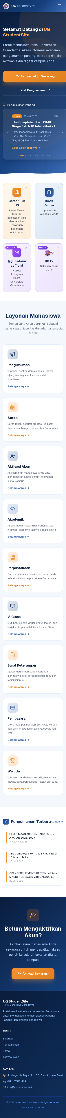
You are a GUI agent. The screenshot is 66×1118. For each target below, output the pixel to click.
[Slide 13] (49, 155)
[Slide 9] (40, 155)
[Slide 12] (47, 155)
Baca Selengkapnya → (26, 147)
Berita (6, 1051)
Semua (55, 821)
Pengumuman (11, 1044)
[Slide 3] (25, 155)
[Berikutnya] (62, 132)
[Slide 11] (44, 155)
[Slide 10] (42, 155)
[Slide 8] (37, 155)
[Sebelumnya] (7, 132)
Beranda (8, 1038)
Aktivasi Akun (11, 1057)
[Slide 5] (30, 155)
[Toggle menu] (59, 6)
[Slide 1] (18, 155)
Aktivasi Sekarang (36, 974)
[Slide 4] (28, 155)
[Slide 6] (32, 155)
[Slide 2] (22, 155)
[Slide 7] (35, 155)
